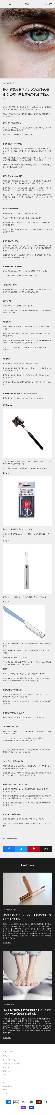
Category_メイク (9, 910)
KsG (4, 1079)
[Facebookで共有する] (9, 849)
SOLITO (5, 1094)
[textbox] (27, 830)
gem (4, 1082)
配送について (7, 1071)
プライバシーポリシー (10, 1060)
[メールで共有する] (46, 849)
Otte (4, 1075)
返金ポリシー (7, 1067)
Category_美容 (8, 1004)
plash (5, 1090)
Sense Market (7, 1086)
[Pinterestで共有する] (34, 849)
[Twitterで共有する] (21, 849)
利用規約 (6, 1056)
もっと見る (7, 943)
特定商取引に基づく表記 (11, 1064)
